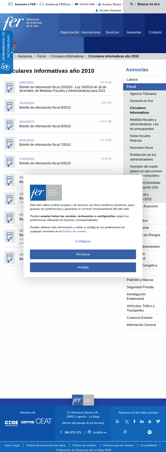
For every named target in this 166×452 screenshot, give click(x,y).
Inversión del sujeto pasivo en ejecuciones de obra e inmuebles (146, 171)
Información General (141, 325)
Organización (69, 32)
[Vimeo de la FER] (158, 422)
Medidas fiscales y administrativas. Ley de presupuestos (144, 124)
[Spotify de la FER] (149, 432)
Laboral (132, 79)
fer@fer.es (99, 432)
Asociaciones (91, 32)
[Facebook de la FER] (134, 422)
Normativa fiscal (141, 147)
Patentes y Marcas (140, 280)
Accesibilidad (148, 445)
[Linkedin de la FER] (142, 422)
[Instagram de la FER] (125, 432)
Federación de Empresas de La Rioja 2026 (83, 450)
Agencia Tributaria (143, 93)
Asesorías (134, 32)
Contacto (155, 32)
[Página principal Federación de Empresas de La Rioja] (21, 24)
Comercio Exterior (140, 317)
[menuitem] (22, 4)
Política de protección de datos (46, 445)
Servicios (112, 32)
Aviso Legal (12, 445)
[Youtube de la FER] (149, 422)
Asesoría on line (141, 101)
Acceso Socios (111, 4)
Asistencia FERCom (58, 4)
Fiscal (41, 56)
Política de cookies (84, 445)
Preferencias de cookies (118, 445)
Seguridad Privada (140, 287)
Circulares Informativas (67, 56)
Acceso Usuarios (110, 10)
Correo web (87, 4)
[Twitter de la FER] (126, 423)
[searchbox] (149, 4)
